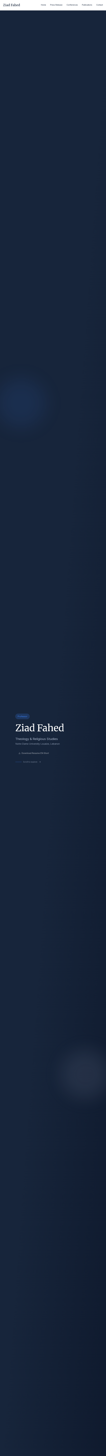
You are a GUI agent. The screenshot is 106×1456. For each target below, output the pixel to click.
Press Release (56, 5)
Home (43, 5)
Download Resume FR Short (73, 753)
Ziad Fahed (11, 5)
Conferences (72, 5)
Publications (87, 5)
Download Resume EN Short (35, 753)
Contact (99, 5)
